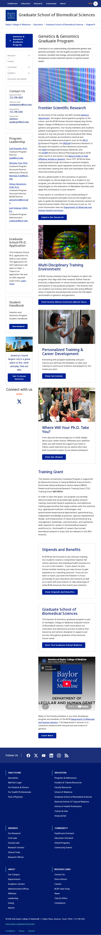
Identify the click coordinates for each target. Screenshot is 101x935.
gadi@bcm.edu (16, 158)
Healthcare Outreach (64, 833)
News (57, 893)
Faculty (11, 61)
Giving (11, 903)
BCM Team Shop (62, 888)
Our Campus (14, 874)
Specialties (13, 777)
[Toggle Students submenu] (29, 73)
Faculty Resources (62, 787)
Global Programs (62, 842)
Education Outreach (63, 838)
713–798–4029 (16, 97)
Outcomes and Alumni (17, 79)
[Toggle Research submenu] (29, 56)
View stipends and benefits (60, 592)
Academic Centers (16, 884)
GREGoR (67, 143)
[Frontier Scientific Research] (66, 85)
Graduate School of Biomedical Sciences (64, 24)
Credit (19, 338)
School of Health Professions (68, 806)
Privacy (21, 931)
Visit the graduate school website (63, 645)
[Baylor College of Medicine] (11, 15)
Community (51, 3)
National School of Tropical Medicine (71, 801)
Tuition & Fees (61, 811)
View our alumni (54, 457)
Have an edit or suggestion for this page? (20, 924)
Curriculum (12, 67)
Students (11, 73)
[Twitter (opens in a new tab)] (19, 401)
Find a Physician (15, 796)
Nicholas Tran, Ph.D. (18, 163)
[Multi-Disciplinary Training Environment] (66, 242)
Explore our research (52, 217)
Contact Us (59, 874)
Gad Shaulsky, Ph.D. (18, 148)
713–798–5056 (16, 111)
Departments (14, 879)
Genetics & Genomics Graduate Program (19, 40)
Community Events (63, 847)
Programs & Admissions (65, 777)
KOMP (45, 152)
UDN (44, 149)
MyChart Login (15, 782)
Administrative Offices (18, 888)
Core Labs (12, 838)
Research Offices (16, 857)
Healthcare (12, 3)
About (63, 3)
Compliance (59, 903)
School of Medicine (63, 792)
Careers (57, 884)
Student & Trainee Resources (68, 782)
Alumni (11, 907)
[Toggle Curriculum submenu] (29, 67)
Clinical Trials (14, 852)
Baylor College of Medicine (18, 24)
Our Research (14, 833)
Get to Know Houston (19, 377)
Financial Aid (60, 815)
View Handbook (18, 326)
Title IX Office (60, 898)
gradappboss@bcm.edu (20, 104)
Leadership (13, 898)
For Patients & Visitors (18, 787)
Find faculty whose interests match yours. (64, 302)
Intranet (31, 931)
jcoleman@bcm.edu (18, 220)
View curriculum (54, 376)
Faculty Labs (14, 842)
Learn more (47, 735)
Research (38, 3)
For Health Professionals (19, 792)
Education (25, 3)
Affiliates (12, 893)
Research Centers (16, 847)
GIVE (90, 3)
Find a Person (60, 879)
